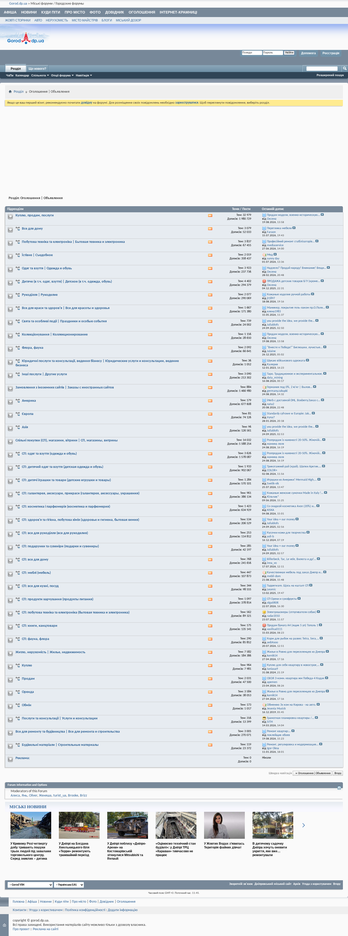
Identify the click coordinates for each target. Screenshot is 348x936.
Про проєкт (21, 929)
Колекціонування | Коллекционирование (55, 335)
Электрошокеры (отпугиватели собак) (291, 612)
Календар (22, 75)
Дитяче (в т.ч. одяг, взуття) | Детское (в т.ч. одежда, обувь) (67, 282)
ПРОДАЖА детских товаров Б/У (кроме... (293, 281)
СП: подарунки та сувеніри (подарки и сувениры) (60, 546)
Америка (29, 401)
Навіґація (82, 75)
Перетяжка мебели (279, 228)
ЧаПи (10, 75)
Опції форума (61, 75)
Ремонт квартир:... (279, 731)
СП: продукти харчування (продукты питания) (57, 599)
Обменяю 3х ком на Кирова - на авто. (291, 704)
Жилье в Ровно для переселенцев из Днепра (296, 651)
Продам (28, 679)
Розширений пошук (330, 75)
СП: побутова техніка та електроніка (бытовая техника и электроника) (75, 612)
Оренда (28, 692)
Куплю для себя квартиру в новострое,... (293, 665)
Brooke (73, 796)
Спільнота (38, 75)
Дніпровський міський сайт (273, 884)
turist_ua (59, 796)
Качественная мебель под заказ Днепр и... (295, 572)
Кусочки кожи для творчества (286, 532)
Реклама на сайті (45, 929)
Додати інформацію (123, 910)
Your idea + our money (281, 519)
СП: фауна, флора (35, 639)
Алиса (15, 796)
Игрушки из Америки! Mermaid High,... (292, 479)
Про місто (75, 12)
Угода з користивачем (45, 910)
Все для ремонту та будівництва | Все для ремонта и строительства (68, 732)
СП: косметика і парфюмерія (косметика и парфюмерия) (66, 507)
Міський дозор (128, 20)
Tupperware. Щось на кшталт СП (288, 585)
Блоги (107, 20)
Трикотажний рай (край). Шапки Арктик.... (294, 466)
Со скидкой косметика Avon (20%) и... (291, 506)
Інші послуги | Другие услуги (44, 374)
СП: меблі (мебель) (36, 573)
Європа (27, 414)
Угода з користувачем (316, 884)
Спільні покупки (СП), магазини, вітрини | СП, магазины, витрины (67, 440)
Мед (270, 254)
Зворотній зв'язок (241, 884)
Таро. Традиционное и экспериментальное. (295, 373)
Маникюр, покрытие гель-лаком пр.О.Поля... (296, 307)
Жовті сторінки (18, 20)
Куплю (27, 665)
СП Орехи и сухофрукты (282, 598)
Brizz (83, 796)
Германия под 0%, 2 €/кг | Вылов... (289, 387)
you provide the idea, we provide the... (291, 321)
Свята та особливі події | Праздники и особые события (64, 321)
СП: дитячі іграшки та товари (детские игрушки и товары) (66, 480)
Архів (296, 884)
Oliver (33, 796)
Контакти (19, 910)
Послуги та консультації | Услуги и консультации (60, 718)
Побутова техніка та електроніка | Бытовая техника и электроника (73, 242)
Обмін (26, 705)
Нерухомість (57, 20)
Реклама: (23, 758)
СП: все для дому (35, 560)
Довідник (114, 12)
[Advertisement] (174, 145)
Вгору (337, 773)
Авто (38, 20)
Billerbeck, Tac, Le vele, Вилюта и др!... (291, 559)
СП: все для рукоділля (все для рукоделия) (55, 533)
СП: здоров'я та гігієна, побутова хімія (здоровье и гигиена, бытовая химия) (80, 520)
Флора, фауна (32, 348)
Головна (18, 902)
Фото (95, 12)
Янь (24, 796)
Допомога (308, 53)
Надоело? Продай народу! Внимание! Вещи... (296, 268)
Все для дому (32, 229)
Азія (25, 427)
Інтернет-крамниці (178, 12)
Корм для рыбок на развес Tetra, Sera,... (293, 638)
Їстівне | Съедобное (37, 255)
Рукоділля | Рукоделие (40, 295)
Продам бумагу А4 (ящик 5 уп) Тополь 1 (292, 625)
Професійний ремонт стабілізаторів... (291, 241)
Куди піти (50, 12)
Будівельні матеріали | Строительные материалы (60, 745)
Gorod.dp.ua (18, 4)
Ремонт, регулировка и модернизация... (292, 744)
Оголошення (142, 12)
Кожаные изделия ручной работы (288, 294)
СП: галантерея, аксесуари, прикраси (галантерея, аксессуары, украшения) (80, 493)
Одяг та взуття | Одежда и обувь (47, 268)
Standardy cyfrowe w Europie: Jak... (289, 413)
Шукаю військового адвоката (286, 360)
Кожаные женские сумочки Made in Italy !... (295, 493)
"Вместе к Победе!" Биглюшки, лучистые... (295, 347)
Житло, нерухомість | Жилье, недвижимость (50, 652)
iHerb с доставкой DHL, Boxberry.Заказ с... (293, 400)
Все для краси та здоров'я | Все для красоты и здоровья (66, 308)
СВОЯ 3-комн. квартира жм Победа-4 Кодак (295, 678)
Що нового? (37, 69)
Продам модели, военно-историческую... (293, 215)
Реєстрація (331, 53)
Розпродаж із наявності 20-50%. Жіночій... (294, 440)
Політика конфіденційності (85, 910)
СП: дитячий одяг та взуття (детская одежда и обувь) (62, 467)
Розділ (16, 69)
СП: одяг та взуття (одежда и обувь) (49, 454)
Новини (29, 12)
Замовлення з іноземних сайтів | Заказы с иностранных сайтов (65, 387)
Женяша (45, 796)
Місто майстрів (85, 20)
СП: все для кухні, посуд (40, 586)
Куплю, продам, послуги (35, 215)
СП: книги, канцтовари (39, 626)
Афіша (10, 12)
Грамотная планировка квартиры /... (290, 718)
